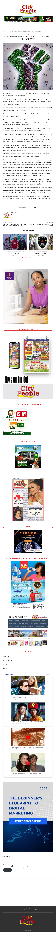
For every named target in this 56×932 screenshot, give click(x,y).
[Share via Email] (35, 207)
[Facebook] (21, 909)
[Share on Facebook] (31, 207)
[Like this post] (30, 207)
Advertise (6, 664)
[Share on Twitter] (33, 207)
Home (4, 31)
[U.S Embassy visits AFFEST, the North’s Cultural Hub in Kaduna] (15, 242)
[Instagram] (30, 909)
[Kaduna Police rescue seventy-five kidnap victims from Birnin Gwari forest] (41, 242)
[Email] (35, 909)
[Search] (52, 27)
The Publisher (7, 660)
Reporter (26, 41)
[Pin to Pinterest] (34, 207)
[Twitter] (25, 909)
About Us (6, 656)
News (10, 31)
